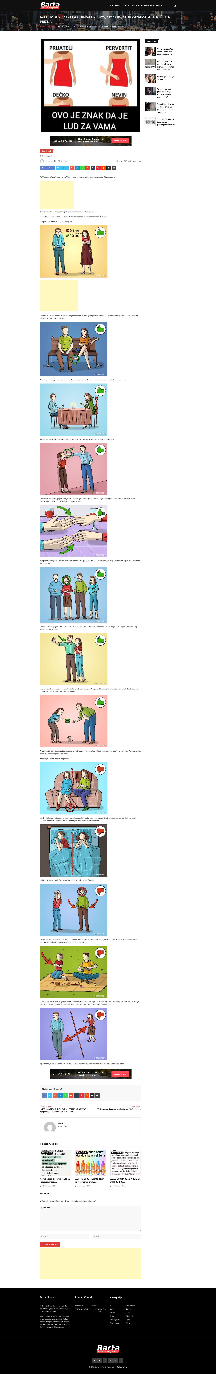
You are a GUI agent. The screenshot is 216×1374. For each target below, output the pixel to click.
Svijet (112, 1316)
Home (43, 26)
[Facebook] (44, 1095)
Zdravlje (128, 1323)
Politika (135, 6)
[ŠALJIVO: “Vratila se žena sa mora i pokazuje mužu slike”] (150, 121)
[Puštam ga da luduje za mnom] (150, 78)
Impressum (79, 1306)
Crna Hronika (147, 6)
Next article (136, 1107)
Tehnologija (130, 1316)
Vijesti (118, 6)
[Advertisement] (57, 195)
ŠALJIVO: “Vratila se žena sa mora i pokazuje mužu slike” (166, 122)
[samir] (55, 161)
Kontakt (93, 1306)
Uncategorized (115, 1320)
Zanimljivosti (51, 26)
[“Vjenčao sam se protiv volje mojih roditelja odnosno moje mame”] (150, 91)
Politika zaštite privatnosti (101, 1310)
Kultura (159, 6)
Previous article (46, 1107)
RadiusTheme (122, 1367)
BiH (111, 6)
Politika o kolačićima (82, 1309)
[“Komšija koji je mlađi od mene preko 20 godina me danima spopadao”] (150, 106)
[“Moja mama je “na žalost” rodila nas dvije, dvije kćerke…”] (150, 51)
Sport (126, 6)
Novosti (128, 1309)
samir (60, 1123)
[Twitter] (50, 1095)
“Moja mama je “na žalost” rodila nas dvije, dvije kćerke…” (165, 51)
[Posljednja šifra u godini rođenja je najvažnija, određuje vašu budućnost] (150, 63)
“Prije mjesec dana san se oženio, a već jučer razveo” (119, 1109)
